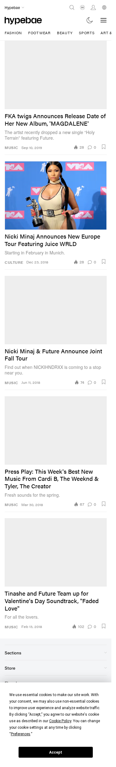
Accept (55, 752)
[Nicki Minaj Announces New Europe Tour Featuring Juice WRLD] (56, 195)
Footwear (39, 32)
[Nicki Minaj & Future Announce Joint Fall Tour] (56, 310)
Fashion (13, 32)
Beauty (65, 32)
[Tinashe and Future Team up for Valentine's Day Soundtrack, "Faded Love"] (56, 552)
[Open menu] (104, 20)
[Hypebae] (23, 20)
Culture (14, 262)
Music (11, 147)
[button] (104, 147)
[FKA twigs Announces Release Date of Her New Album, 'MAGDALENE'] (56, 75)
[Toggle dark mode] (90, 20)
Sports (86, 32)
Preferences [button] (20, 734)
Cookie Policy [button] (60, 721)
